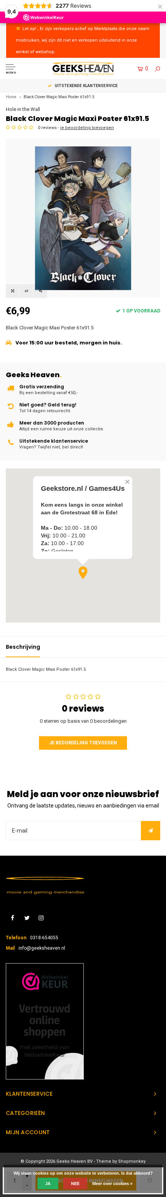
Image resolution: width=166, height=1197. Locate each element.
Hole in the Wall (23, 109)
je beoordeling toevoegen (87, 127)
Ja (48, 1183)
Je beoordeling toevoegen (83, 742)
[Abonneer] (150, 830)
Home (11, 97)
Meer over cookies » (112, 1183)
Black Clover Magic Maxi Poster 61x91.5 (59, 97)
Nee (75, 1183)
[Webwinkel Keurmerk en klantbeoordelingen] (45, 1021)
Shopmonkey (132, 1161)
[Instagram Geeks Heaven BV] (41, 918)
